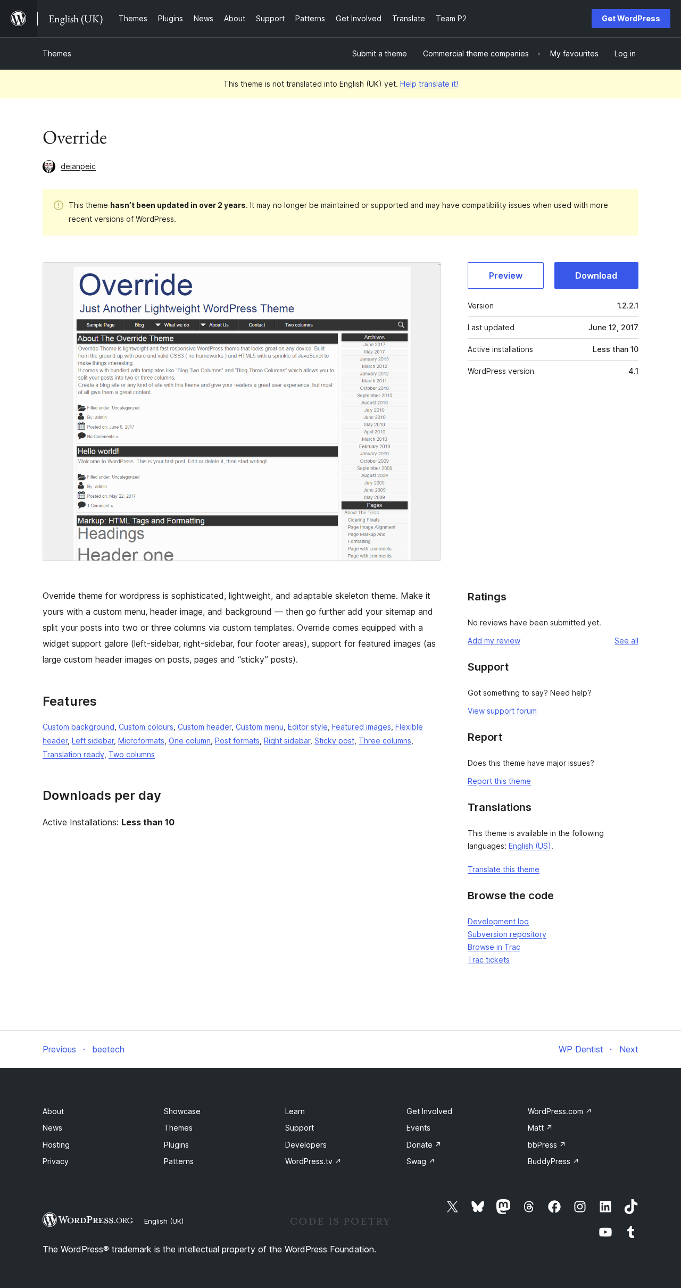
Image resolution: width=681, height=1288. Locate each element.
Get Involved (429, 1111)
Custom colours (146, 726)
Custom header (204, 726)
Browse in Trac (494, 946)
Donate (424, 1144)
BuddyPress (553, 1161)
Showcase (182, 1111)
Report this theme (499, 780)
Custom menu (260, 726)
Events (418, 1127)
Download (596, 275)
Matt (540, 1127)
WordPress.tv (313, 1161)
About (53, 1111)
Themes (57, 53)
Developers (306, 1144)
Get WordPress (631, 18)
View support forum (502, 710)
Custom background (78, 726)
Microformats (141, 740)
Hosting (56, 1144)
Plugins (176, 1144)
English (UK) (164, 1221)
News (52, 1127)
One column (190, 740)
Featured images (361, 726)
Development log (498, 921)
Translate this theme (503, 869)
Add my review (494, 640)
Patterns (179, 1161)
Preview (505, 275)
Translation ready (73, 754)
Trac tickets (489, 959)
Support (299, 1127)
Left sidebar (93, 740)
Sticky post (334, 740)
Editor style (308, 726)
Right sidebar (287, 740)
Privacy (56, 1161)
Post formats (237, 740)
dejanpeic (78, 166)
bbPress (547, 1144)
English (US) (530, 845)
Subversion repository (507, 934)
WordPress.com (560, 1111)
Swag (420, 1161)
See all (626, 640)
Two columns (132, 754)
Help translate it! (429, 83)
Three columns (385, 740)
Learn (295, 1111)
